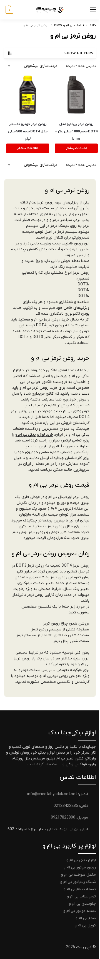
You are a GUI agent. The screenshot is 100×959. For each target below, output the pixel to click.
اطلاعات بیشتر (76, 148)
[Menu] (87, 10)
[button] (8, 10)
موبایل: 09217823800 (69, 817)
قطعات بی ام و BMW (69, 25)
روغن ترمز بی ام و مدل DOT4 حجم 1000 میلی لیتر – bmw (76, 131)
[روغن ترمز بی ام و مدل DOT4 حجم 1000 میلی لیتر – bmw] (76, 94)
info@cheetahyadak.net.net (52, 794)
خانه (92, 25)
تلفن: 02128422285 (71, 806)
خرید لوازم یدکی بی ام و (34, 434)
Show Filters (78, 53)
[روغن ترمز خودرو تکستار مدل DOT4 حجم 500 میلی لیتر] (27, 94)
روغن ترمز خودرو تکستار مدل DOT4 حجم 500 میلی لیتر (28, 131)
